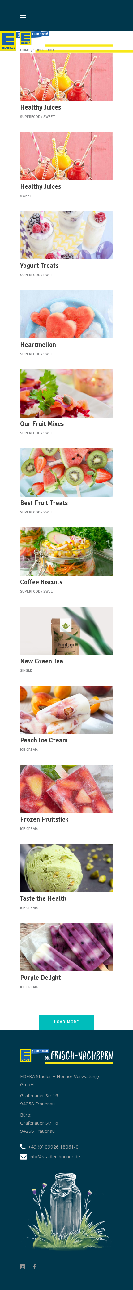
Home (25, 50)
